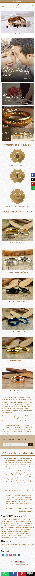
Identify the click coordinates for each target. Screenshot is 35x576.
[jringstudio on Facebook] (3, 556)
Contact (5, 547)
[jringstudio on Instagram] (14, 557)
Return (5, 544)
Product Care (25, 544)
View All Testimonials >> (26, 511)
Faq (33, 544)
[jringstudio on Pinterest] (10, 556)
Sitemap (12, 547)
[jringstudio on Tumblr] (19, 556)
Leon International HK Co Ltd (20, 564)
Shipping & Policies (14, 544)
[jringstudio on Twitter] (7, 556)
